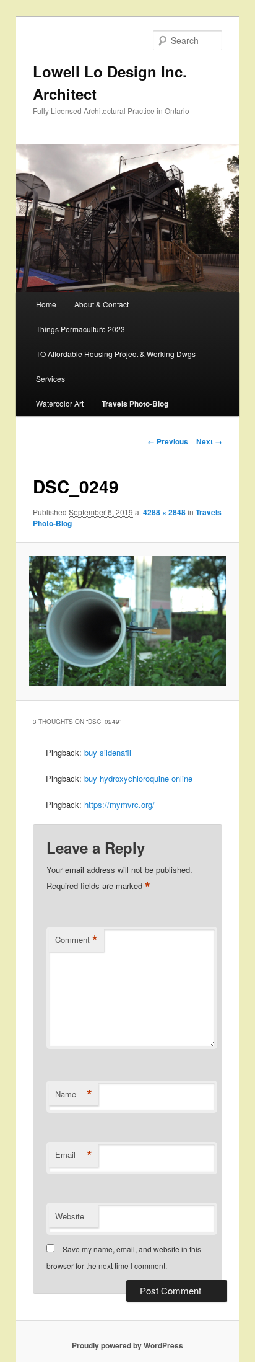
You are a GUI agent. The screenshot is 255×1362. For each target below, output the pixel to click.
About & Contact (101, 304)
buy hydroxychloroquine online (138, 778)
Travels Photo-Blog (135, 403)
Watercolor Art (60, 403)
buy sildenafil (107, 752)
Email (73, 1155)
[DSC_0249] (127, 621)
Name (73, 1094)
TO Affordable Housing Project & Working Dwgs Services (116, 366)
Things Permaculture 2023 (80, 329)
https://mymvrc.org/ (119, 804)
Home (46, 304)
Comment (76, 940)
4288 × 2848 (164, 512)
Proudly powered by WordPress (127, 1345)
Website (69, 1216)
